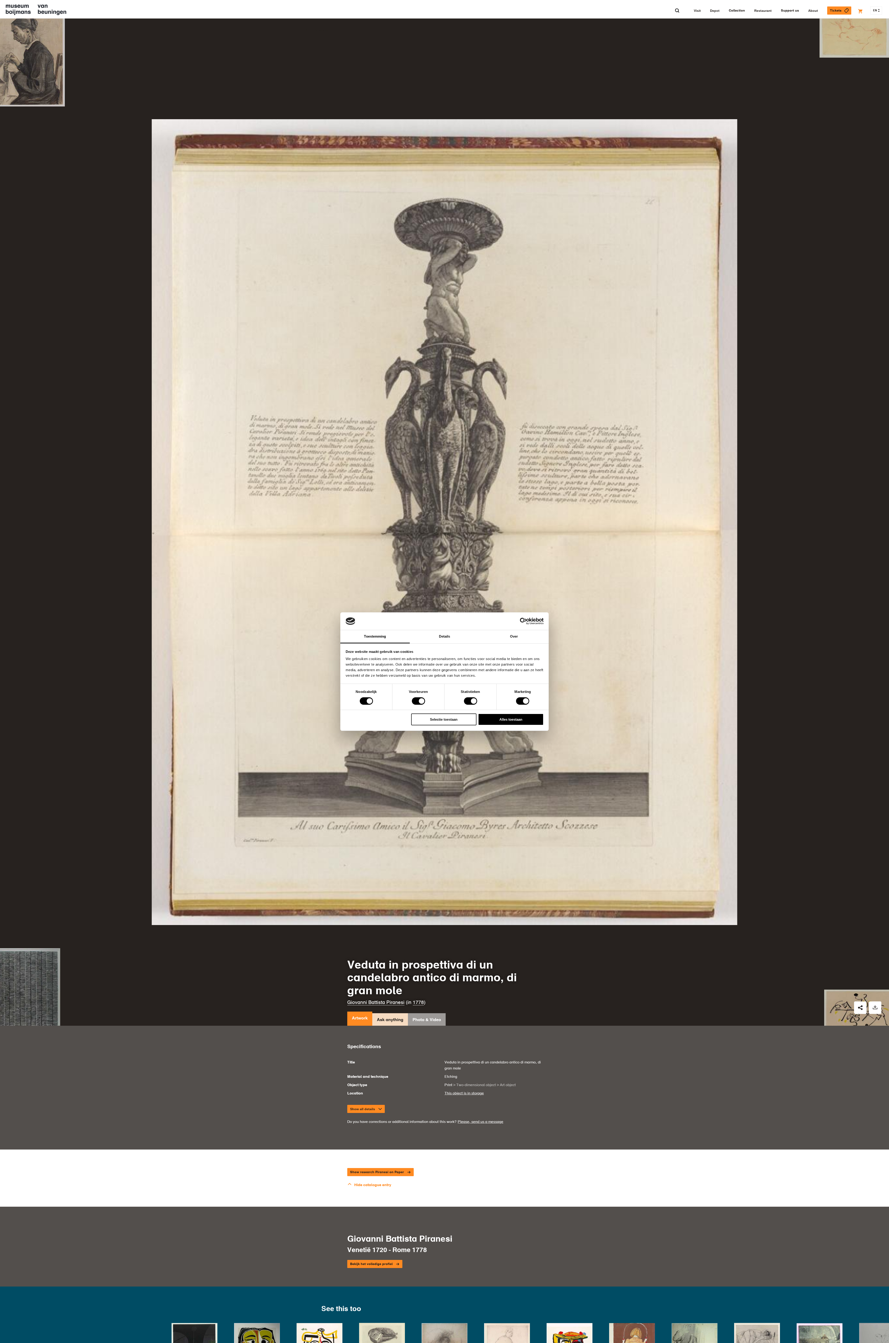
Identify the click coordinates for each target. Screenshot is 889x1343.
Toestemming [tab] (375, 636)
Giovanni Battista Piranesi (375, 1002)
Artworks (321, 30)
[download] (875, 1007)
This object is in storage (464, 1093)
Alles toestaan (510, 719)
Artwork (360, 1018)
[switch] (418, 701)
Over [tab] (514, 636)
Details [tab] (444, 636)
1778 (418, 1002)
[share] (860, 1007)
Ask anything (390, 1020)
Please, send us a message (480, 1122)
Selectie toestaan (443, 719)
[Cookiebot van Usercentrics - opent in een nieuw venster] (523, 621)
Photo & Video (427, 1020)
